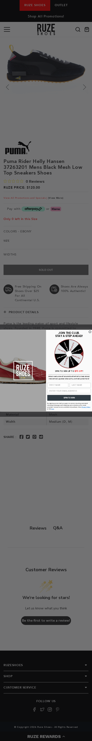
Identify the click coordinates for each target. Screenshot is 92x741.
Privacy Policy (86, 407)
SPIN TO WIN (69, 397)
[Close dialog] (90, 332)
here (52, 409)
